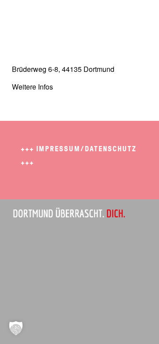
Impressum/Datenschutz (86, 149)
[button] (16, 328)
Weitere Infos (32, 87)
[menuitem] (135, 17)
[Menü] (135, 17)
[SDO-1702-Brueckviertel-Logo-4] (66, 17)
